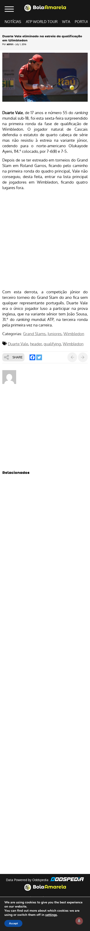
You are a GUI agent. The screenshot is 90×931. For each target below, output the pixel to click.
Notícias (13, 21)
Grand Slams (34, 334)
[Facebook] (32, 357)
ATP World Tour (41, 21)
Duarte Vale (18, 344)
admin (10, 44)
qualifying (52, 344)
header (36, 344)
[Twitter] (39, 357)
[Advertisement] (45, 240)
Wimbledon (73, 334)
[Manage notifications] (79, 921)
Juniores (55, 334)
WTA (66, 21)
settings (51, 915)
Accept (13, 923)
